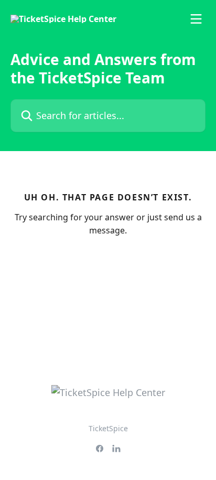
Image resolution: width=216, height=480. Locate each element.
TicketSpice (108, 428)
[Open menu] (196, 19)
